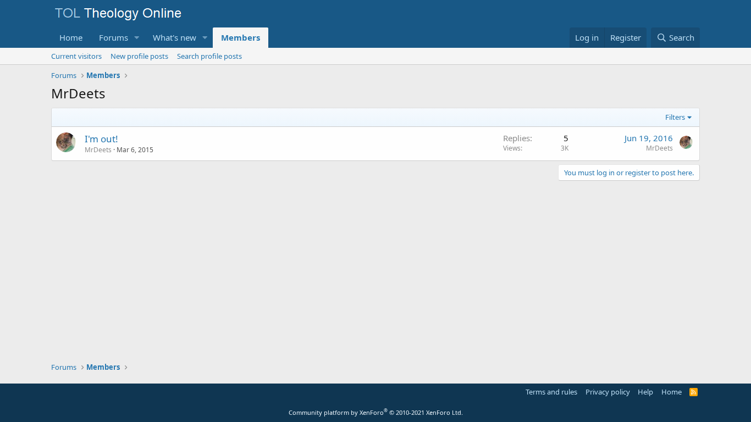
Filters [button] (675, 117)
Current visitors (76, 56)
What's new (174, 37)
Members (240, 37)
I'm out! (101, 138)
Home (70, 37)
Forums (113, 37)
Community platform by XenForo (376, 412)
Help (645, 392)
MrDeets (98, 149)
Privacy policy (608, 392)
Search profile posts (209, 56)
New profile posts (139, 56)
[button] (137, 37)
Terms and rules (551, 392)
